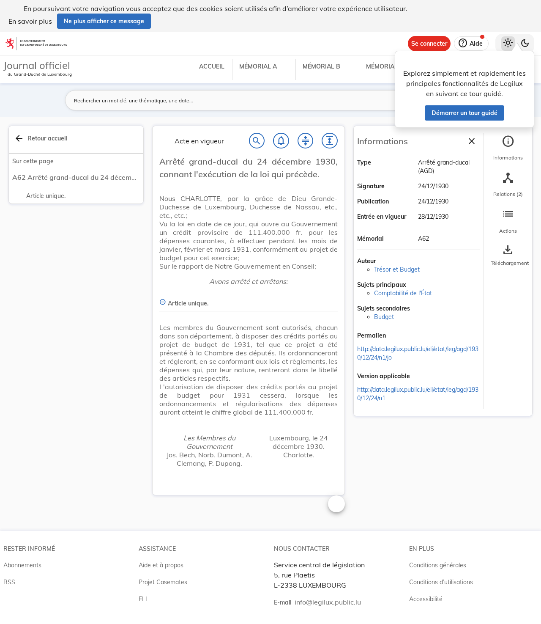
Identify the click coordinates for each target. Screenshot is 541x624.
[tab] (508, 147)
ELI (143, 599)
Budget (384, 317)
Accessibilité (426, 599)
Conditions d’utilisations (441, 582)
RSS (9, 582)
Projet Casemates (163, 582)
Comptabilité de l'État (403, 293)
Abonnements (22, 565)
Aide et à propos (161, 565)
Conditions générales (437, 565)
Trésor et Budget (397, 269)
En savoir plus (30, 21)
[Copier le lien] (397, 336)
